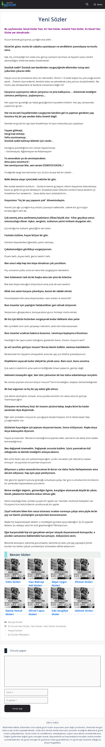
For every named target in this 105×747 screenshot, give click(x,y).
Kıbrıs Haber (53, 722)
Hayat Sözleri (15, 630)
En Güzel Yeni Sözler (19, 626)
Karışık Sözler (15, 622)
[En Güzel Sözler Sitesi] (8, 4)
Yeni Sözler (36, 626)
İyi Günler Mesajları (18, 634)
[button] (87, 4)
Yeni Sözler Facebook (54, 626)
